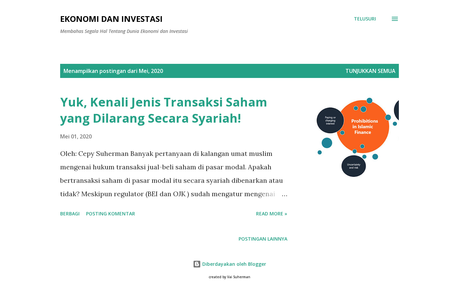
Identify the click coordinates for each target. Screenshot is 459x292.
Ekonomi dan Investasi (111, 18)
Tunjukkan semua (370, 71)
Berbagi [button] (70, 213)
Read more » (271, 213)
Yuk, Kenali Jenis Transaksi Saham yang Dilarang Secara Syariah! (163, 110)
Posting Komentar (110, 213)
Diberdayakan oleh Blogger (233, 264)
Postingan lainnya (263, 239)
